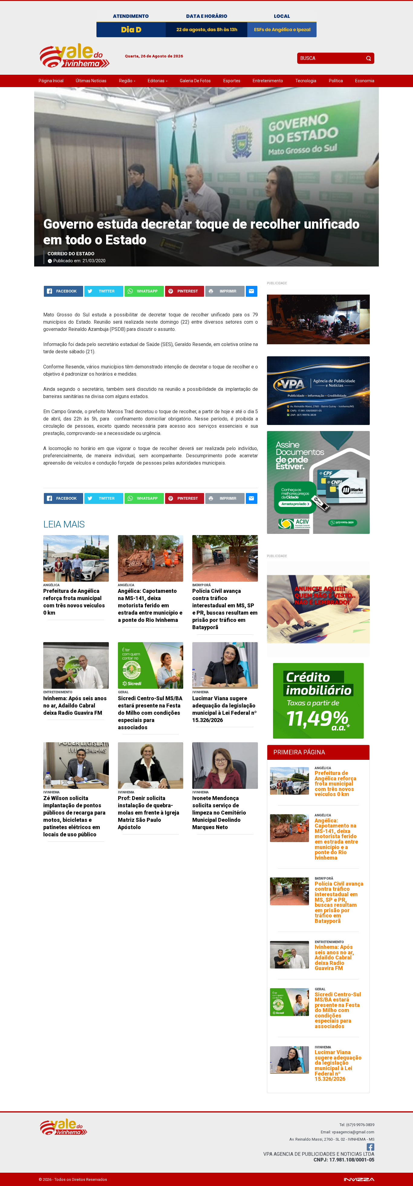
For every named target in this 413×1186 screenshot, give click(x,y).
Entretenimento (268, 80)
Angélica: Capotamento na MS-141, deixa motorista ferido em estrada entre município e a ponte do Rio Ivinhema (150, 605)
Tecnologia (305, 80)
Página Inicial (51, 80)
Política (336, 80)
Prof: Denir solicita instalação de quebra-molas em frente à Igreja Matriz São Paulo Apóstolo (148, 812)
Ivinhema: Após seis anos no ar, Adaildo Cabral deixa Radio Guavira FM (75, 705)
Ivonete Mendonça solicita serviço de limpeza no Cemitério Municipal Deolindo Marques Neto (219, 812)
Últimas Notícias (91, 80)
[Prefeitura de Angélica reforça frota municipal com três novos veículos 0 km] (76, 558)
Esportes (231, 80)
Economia (364, 80)
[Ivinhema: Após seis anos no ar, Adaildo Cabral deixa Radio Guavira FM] (76, 665)
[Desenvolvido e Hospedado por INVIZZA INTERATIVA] (359, 1179)
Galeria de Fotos (195, 80)
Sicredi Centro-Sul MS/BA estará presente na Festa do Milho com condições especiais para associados (150, 712)
